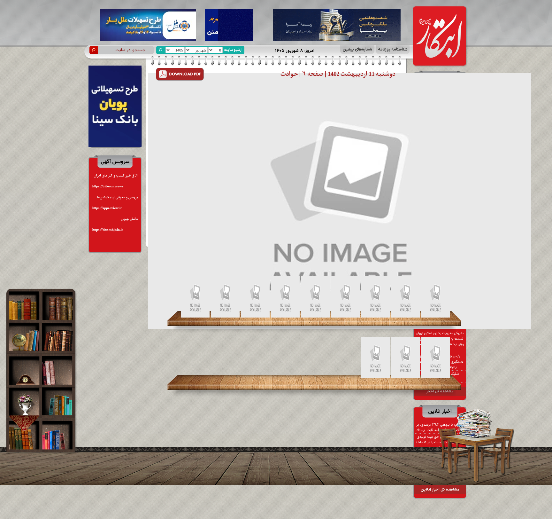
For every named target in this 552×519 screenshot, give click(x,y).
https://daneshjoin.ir (107, 230)
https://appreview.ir (107, 208)
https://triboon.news (108, 186)
